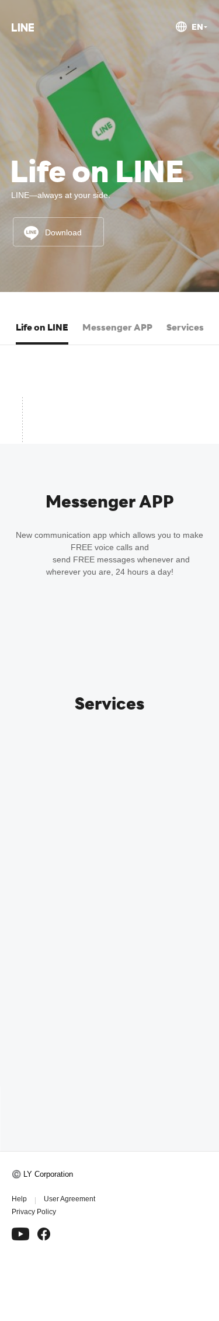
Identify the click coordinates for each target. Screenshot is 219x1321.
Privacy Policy (34, 1212)
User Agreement (69, 1199)
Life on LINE (42, 327)
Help (19, 1199)
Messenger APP (117, 327)
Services (185, 327)
